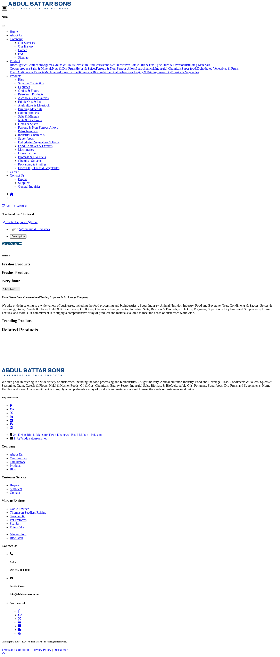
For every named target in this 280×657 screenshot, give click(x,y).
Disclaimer (60, 649)
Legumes (48, 65)
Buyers (22, 179)
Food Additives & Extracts (27, 72)
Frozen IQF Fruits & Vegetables (178, 72)
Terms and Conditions (16, 649)
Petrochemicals (145, 68)
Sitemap (23, 57)
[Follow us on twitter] (11, 413)
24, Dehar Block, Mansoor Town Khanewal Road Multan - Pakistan (57, 434)
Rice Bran (16, 538)
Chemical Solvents (117, 72)
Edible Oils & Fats (142, 65)
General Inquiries (29, 186)
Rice (13, 65)
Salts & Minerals (41, 68)
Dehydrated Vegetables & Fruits (218, 68)
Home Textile (69, 72)
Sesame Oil (17, 516)
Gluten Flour (18, 534)
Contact (15, 492)
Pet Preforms (18, 520)
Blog (13, 469)
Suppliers (24, 183)
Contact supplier (16, 222)
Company (16, 39)
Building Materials (198, 65)
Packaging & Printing (143, 72)
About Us (16, 35)
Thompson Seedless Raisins (28, 512)
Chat (34, 222)
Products (15, 76)
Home (14, 31)
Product (15, 61)
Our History (26, 46)
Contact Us (17, 175)
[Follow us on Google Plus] (12, 409)
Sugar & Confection (29, 65)
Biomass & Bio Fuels (91, 72)
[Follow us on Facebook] (11, 405)
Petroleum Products (87, 65)
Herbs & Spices (86, 68)
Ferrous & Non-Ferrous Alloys (116, 68)
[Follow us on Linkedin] (11, 416)
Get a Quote (10, 243)
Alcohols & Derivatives (115, 65)
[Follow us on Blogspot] (11, 424)
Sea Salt (15, 523)
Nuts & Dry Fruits (64, 68)
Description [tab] (18, 236)
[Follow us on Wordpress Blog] (11, 427)
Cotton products (20, 68)
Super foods (189, 68)
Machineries (52, 72)
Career (22, 50)
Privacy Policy (41, 649)
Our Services (26, 42)
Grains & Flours (64, 65)
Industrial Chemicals (168, 68)
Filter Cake (17, 527)
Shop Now (9, 289)
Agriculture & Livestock (170, 65)
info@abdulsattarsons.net (30, 438)
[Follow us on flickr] (11, 420)
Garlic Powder (19, 509)
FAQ (21, 54)
